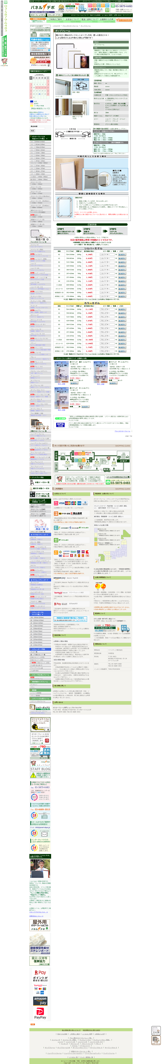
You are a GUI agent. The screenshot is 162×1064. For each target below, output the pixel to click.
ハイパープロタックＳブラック (40, 562)
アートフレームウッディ (39, 453)
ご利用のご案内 (75, 1034)
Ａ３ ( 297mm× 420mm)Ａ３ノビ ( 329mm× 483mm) (39, 162)
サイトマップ (127, 15)
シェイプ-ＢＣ (37, 292)
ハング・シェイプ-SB (39, 278)
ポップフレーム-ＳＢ (40, 386)
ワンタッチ (39, 306)
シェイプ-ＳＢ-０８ (40, 288)
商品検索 (34, 126)
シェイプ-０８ (38, 283)
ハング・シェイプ (39, 274)
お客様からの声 (100, 1034)
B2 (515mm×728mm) (36, 631)
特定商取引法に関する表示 (91, 1030)
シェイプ (37, 264)
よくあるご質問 (107, 15)
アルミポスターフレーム (70, 26)
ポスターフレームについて (79, 15)
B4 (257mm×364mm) (36, 642)
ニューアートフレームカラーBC (40, 449)
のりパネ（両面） (37, 543)
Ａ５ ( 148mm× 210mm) (38, 174)
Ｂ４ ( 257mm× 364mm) (38, 166)
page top (128, 436)
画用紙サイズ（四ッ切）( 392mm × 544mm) (38, 225)
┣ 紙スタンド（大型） (37, 660)
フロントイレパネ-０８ (38, 335)
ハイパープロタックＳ (37, 552)
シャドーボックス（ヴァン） (39, 712)
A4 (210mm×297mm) (36, 645)
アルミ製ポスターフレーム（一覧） (81, 1038)
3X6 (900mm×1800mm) (37, 617)
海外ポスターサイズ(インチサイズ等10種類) (38, 211)
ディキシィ (34, 684)
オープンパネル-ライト (40, 391)
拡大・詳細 (61, 384)
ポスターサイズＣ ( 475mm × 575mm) (37, 192)
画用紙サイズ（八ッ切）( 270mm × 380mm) (38, 220)
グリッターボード (38, 607)
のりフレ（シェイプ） (39, 576)
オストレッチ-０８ (38, 321)
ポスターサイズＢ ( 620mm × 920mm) (36, 188)
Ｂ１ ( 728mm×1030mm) (38, 147)
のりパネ (37, 538)
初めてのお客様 (95, 15)
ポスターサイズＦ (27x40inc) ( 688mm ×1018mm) (40, 206)
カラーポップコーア (38, 598)
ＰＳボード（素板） (38, 602)
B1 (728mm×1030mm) (37, 626)
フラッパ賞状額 (35, 695)
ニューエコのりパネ (38, 548)
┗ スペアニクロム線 (37, 668)
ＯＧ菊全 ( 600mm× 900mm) (40, 177)
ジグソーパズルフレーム (38, 701)
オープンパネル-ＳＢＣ (39, 405)
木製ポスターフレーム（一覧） (81, 1051)
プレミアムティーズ (37, 467)
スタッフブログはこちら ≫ (38, 912)
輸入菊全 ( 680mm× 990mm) (40, 179)
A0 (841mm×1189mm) (37, 623)
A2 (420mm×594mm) (36, 634)
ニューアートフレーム (38, 435)
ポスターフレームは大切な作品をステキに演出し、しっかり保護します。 (104, 1)
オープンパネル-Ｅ (37, 409)
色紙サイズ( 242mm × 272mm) (37, 216)
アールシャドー (35, 377)
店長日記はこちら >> (36, 916)
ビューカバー (39, 255)
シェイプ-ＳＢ (37, 269)
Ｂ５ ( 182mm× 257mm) (38, 171)
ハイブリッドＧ (38, 557)
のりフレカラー (38, 571)
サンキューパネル (37, 297)
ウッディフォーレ (109, 1053)
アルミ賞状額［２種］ (38, 414)
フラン (33, 687)
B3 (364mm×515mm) (36, 637)
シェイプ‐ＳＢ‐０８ (96, 1042)
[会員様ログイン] (38, 22)
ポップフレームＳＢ (63, 1047)
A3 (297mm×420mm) (36, 639)
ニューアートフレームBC (40, 439)
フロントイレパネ (37, 330)
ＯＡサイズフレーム (37, 679)
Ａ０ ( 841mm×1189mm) (38, 144)
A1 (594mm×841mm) (36, 628)
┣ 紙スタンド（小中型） (38, 657)
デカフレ (75, 1046)
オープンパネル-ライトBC (40, 395)
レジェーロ (39, 353)
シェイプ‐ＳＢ (70, 1042)
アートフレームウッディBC (40, 458)
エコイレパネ (37, 246)
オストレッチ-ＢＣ (38, 325)
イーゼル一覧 (73, 1057)
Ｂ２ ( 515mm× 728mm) (38, 153)
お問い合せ (117, 15)
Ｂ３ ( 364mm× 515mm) (38, 158)
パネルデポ (56, 26)
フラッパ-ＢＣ (41, 349)
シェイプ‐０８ (82, 1042)
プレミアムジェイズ (37, 463)
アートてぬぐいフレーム (39, 472)
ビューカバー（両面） (39, 260)
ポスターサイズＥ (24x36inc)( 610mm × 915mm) (40, 202)
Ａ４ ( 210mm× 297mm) (38, 168)
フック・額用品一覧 (86, 1057)
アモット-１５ (38, 363)
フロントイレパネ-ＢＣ (39, 339)
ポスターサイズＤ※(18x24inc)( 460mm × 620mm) (40, 197)
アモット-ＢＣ (37, 367)
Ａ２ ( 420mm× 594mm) (38, 155)
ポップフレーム (35, 381)
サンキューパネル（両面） (38, 302)
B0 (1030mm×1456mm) (37, 620)
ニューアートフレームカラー (39, 444)
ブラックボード (37, 588)
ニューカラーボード (37, 593)
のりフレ (38, 566)
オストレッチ (37, 316)
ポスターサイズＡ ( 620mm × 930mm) (36, 183)
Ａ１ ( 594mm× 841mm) (38, 150)
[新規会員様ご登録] (40, 66)
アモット (40, 358)
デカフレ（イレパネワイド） (39, 372)
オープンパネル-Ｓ (38, 400)
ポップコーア (37, 584)
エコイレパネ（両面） (38, 250)
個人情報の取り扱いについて (71, 1030)
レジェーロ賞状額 (36, 693)
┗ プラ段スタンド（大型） (40, 663)
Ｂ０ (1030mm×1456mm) (38, 142)
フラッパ (38, 344)
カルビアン (38, 311)
